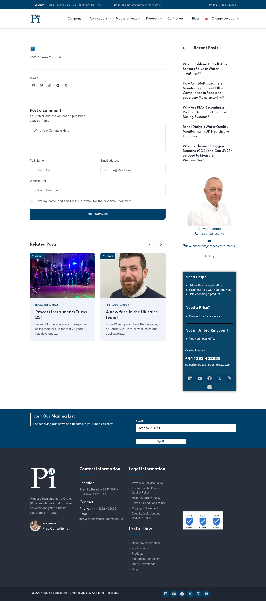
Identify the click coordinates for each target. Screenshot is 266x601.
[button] (149, 244)
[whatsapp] (49, 85)
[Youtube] (200, 378)
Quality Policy (140, 492)
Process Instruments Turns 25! (61, 315)
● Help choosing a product (202, 294)
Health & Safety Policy (146, 498)
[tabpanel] (209, 213)
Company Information (146, 543)
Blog (135, 569)
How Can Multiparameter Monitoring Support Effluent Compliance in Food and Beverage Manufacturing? (205, 90)
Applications (140, 548)
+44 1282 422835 (104, 508)
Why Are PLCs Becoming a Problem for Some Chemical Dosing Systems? (205, 112)
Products (137, 553)
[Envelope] (209, 387)
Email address (109, 160)
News (39, 256)
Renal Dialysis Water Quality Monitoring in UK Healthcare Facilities (206, 131)
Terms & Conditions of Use (149, 503)
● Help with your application (203, 285)
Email (140, 421)
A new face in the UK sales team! (132, 315)
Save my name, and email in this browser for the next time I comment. (83, 201)
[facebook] (33, 85)
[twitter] (41, 85)
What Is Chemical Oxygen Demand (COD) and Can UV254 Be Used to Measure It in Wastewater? (208, 153)
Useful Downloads (143, 564)
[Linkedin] (190, 378)
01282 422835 (227, 4)
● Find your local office (200, 338)
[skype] (66, 85)
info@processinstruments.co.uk (141, 4)
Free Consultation (57, 528)
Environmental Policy (145, 488)
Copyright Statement (145, 508)
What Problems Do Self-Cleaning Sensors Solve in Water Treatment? (209, 69)
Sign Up (161, 441)
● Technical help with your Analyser (208, 289)
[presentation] (206, 256)
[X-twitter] (219, 378)
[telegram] (58, 85)
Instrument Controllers (146, 559)
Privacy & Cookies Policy (147, 483)
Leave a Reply (39, 120)
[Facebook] (209, 378)
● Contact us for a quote (202, 316)
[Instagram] (228, 378)
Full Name (37, 160)
